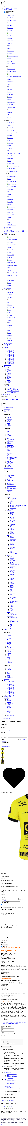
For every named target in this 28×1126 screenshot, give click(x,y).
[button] (14, 778)
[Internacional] (10, 51)
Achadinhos (6, 347)
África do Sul (13, 498)
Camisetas (9, 377)
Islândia (11, 587)
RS (22, 231)
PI (11, 231)
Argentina (12, 512)
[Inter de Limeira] (11, 207)
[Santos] (9, 58)
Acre (8, 431)
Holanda (12, 581)
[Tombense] (10, 112)
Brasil (8, 640)
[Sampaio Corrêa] (11, 107)
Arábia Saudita (13, 617)
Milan (8, 487)
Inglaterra (12, 583)
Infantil (8, 382)
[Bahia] (9, 22)
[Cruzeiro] (9, 33)
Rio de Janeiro (10, 455)
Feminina (9, 381)
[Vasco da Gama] (11, 63)
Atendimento (10, 387)
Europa (8, 555)
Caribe (8, 545)
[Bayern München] (11, 244)
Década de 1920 (10, 352)
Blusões (8, 376)
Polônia (11, 598)
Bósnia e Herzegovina (15, 564)
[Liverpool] (9, 260)
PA (6, 231)
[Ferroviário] (10, 202)
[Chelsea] (9, 252)
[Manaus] (9, 148)
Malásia (11, 543)
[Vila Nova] (10, 115)
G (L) (13, 890)
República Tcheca (14, 601)
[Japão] (8, 330)
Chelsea (8, 479)
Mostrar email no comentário (9, 1034)
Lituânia (11, 591)
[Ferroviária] (10, 199)
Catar (11, 620)
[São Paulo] (10, 61)
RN (16, 231)
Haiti (11, 551)
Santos (8, 424)
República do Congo (14, 506)
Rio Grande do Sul (11, 458)
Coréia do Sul (13, 539)
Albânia (11, 556)
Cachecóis (9, 370)
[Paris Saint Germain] (12, 275)
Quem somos (10, 1078)
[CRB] (8, 84)
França (11, 576)
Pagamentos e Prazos (12, 1074)
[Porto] (8, 278)
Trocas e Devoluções (11, 392)
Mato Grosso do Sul (11, 446)
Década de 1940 (10, 355)
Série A (7, 12)
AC (4, 230)
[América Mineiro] (11, 15)
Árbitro (8, 380)
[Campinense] (10, 191)
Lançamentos (7, 344)
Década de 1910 (10, 351)
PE (10, 231)
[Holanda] (9, 322)
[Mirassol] (9, 99)
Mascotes (9, 372)
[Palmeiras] (9, 53)
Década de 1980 (10, 361)
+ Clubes (9, 425)
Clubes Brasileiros (9, 11)
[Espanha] (9, 315)
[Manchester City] (11, 262)
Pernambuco (9, 453)
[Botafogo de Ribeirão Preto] (14, 76)
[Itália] (8, 328)
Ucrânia (11, 610)
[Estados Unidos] (11, 317)
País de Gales (13, 597)
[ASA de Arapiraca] (11, 181)
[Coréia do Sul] (10, 307)
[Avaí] (8, 74)
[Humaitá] (9, 204)
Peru (11, 531)
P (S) (3, 890)
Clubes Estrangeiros (10, 234)
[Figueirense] (10, 143)
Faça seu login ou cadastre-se (10, 8)
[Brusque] (9, 135)
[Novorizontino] (11, 102)
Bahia (8, 437)
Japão (11, 541)
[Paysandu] (9, 155)
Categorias (3, 403)
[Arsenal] (9, 237)
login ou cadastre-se (12, 399)
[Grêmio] (9, 48)
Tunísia (11, 509)
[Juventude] (10, 94)
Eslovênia (12, 572)
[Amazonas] (10, 125)
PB (8, 231)
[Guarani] (9, 89)
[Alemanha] (10, 292)
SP (4, 233)
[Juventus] (9, 257)
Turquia (11, 609)
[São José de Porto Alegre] (13, 166)
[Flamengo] (9, 38)
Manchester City (10, 484)
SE (26, 231)
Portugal (12, 599)
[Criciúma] (9, 86)
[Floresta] (9, 145)
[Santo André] (10, 214)
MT (4, 231)
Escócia (11, 571)
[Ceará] (9, 79)
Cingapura (12, 537)
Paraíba (8, 450)
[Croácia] (9, 310)
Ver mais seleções (8, 343)
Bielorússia (12, 563)
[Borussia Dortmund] (12, 249)
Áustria (11, 559)
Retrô (5, 680)
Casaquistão (12, 566)
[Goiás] (9, 45)
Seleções (7, 289)
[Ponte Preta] (10, 104)
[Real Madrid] (10, 280)
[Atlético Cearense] (11, 184)
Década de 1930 (10, 354)
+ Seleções (9, 662)
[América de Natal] (11, 127)
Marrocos (12, 504)
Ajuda (8, 385)
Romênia (12, 602)
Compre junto (5, 904)
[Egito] (8, 312)
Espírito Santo (10, 441)
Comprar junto (4, 944)
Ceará (8, 438)
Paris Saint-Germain (11, 488)
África (8, 497)
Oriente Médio (10, 616)
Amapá (8, 434)
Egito (11, 502)
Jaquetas (9, 374)
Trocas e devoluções (11, 1082)
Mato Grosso (10, 445)
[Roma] (9, 283)
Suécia (11, 606)
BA (12, 230)
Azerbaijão (12, 560)
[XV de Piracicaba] (11, 225)
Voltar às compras (6, 718)
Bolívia (11, 513)
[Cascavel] (9, 194)
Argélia (11, 501)
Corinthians (9, 419)
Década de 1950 (10, 356)
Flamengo (9, 417)
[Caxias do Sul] (10, 196)
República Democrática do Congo (18, 505)
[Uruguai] (9, 340)
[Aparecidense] (10, 130)
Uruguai (11, 532)
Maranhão (9, 443)
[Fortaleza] (9, 43)
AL (6, 230)
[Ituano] (9, 92)
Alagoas (8, 432)
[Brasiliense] (10, 189)
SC (24, 231)
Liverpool (9, 483)
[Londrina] (9, 97)
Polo (8, 378)
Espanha (12, 574)
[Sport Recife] (10, 109)
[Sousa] (9, 217)
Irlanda (11, 585)
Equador (12, 521)
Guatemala (12, 524)
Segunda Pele (10, 373)
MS (26, 230)
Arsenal (8, 473)
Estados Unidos (13, 522)
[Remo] (9, 161)
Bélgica (11, 562)
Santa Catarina (10, 462)
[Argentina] (9, 294)
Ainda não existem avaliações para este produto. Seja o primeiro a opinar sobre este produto (13, 1022)
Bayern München (11, 477)
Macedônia (12, 593)
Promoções (6, 346)
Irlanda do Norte (13, 586)
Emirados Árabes (14, 621)
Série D (7, 174)
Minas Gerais (10, 447)
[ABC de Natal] (11, 69)
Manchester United (11, 486)
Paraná (8, 451)
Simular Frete (5, 742)
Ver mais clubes (7, 227)
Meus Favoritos (8, 9)
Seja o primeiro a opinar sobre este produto (11, 730)
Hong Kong (12, 540)
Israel (11, 589)
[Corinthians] (10, 28)
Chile (11, 516)
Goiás (8, 442)
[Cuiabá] (9, 35)
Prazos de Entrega (11, 388)
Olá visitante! (7, 7)
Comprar (3, 894)
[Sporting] (9, 285)
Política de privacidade (12, 1076)
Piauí (8, 454)
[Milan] (9, 267)
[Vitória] (9, 117)
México (11, 526)
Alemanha (12, 558)
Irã (10, 622)
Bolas (5, 366)
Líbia (11, 628)
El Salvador (12, 520)
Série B (7, 66)
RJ (14, 231)
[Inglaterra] (9, 325)
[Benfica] (9, 247)
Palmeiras (9, 420)
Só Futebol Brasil (8, 1072)
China (11, 536)
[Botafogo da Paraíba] (12, 133)
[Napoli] (9, 270)
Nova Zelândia (13, 614)
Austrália (12, 613)
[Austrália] (9, 297)
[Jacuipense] (10, 209)
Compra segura (10, 1075)
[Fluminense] (10, 40)
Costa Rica (12, 518)
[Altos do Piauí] (10, 122)
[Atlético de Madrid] (12, 239)
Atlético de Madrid (11, 475)
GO (19, 230)
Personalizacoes (10, 1083)
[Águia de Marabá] (11, 176)
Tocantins (9, 466)
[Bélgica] (9, 299)
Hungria (11, 582)
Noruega (12, 595)
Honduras (12, 525)
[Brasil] (9, 302)
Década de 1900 (10, 350)
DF (16, 230)
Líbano (11, 626)
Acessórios (8, 367)
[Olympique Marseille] (12, 272)
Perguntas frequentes (11, 1080)
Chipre (11, 567)
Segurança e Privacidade (12, 389)
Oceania (8, 612)
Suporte (7, 384)
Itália (11, 590)
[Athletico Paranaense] (12, 17)
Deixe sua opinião (6, 1026)
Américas (9, 510)
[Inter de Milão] (10, 255)
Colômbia (12, 517)
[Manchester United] (12, 265)
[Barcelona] (10, 242)
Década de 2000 (10, 363)
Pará (8, 449)
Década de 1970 (10, 359)
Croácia (11, 568)
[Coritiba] (9, 30)
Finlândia (12, 575)
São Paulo (9, 421)
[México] (9, 333)
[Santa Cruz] (10, 212)
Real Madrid (9, 490)
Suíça (11, 608)
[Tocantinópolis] (11, 219)
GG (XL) (19, 890)
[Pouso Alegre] (10, 158)
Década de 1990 (10, 362)
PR (13, 231)
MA (22, 230)
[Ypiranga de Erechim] (12, 171)
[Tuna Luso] (10, 222)
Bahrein (11, 618)
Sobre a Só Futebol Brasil (13, 391)
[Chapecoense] (10, 81)
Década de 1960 (10, 358)
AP (10, 230)
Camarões (9, 642)
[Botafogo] (9, 25)
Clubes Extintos (7, 365)
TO (6, 233)
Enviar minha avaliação (6, 1046)
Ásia (8, 535)
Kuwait (11, 625)
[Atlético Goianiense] (12, 71)
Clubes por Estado (9, 229)
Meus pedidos (10, 1087)
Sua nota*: (3, 1035)
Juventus (9, 482)
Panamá (11, 528)
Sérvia (11, 605)
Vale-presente (10, 1084)
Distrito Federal (10, 439)
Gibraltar (12, 578)
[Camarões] (9, 305)
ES (17, 230)
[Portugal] (9, 335)
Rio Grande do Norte (12, 457)
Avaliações (5, 1019)
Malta (11, 594)
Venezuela (12, 533)
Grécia (11, 579)
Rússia (11, 604)
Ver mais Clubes (7, 288)
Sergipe (8, 465)
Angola (11, 499)
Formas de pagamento (7, 1049)
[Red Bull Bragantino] (12, 56)
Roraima (9, 461)
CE (14, 230)
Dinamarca (12, 570)
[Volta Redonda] (11, 168)
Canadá (11, 514)
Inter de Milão (10, 480)
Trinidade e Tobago (14, 554)
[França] (9, 320)
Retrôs (7, 348)
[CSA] (8, 140)
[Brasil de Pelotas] (11, 186)
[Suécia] (9, 338)
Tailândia (12, 544)
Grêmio (8, 423)
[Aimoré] (9, 179)
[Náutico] (9, 150)
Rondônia (9, 459)
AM (8, 230)
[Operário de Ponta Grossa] (13, 153)
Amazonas (9, 435)
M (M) (8, 890)
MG (24, 230)
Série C (7, 120)
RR (20, 231)
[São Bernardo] (10, 163)
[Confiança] (10, 138)
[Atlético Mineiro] (11, 20)
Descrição (4, 946)
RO (18, 231)
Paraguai (12, 529)
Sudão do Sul (13, 508)
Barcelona (9, 476)
